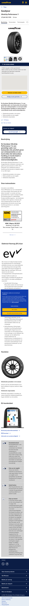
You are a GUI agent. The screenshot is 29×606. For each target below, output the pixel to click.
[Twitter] (3, 564)
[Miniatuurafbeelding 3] (15, 59)
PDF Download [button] (4, 433)
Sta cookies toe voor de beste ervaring (14, 313)
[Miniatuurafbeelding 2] (11, 59)
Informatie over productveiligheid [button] (9, 436)
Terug (5, 7)
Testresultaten (12, 22)
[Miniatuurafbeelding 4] (20, 59)
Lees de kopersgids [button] (13, 131)
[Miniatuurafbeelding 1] (6, 59)
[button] (26, 2)
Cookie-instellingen (14, 305)
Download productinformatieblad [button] (9, 430)
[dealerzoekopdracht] (23, 2)
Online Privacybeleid (15, 302)
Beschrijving (4, 22)
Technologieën (21, 22)
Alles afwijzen (14, 309)
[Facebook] (7, 564)
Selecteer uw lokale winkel (14, 92)
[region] (14, 303)
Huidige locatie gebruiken (13, 96)
